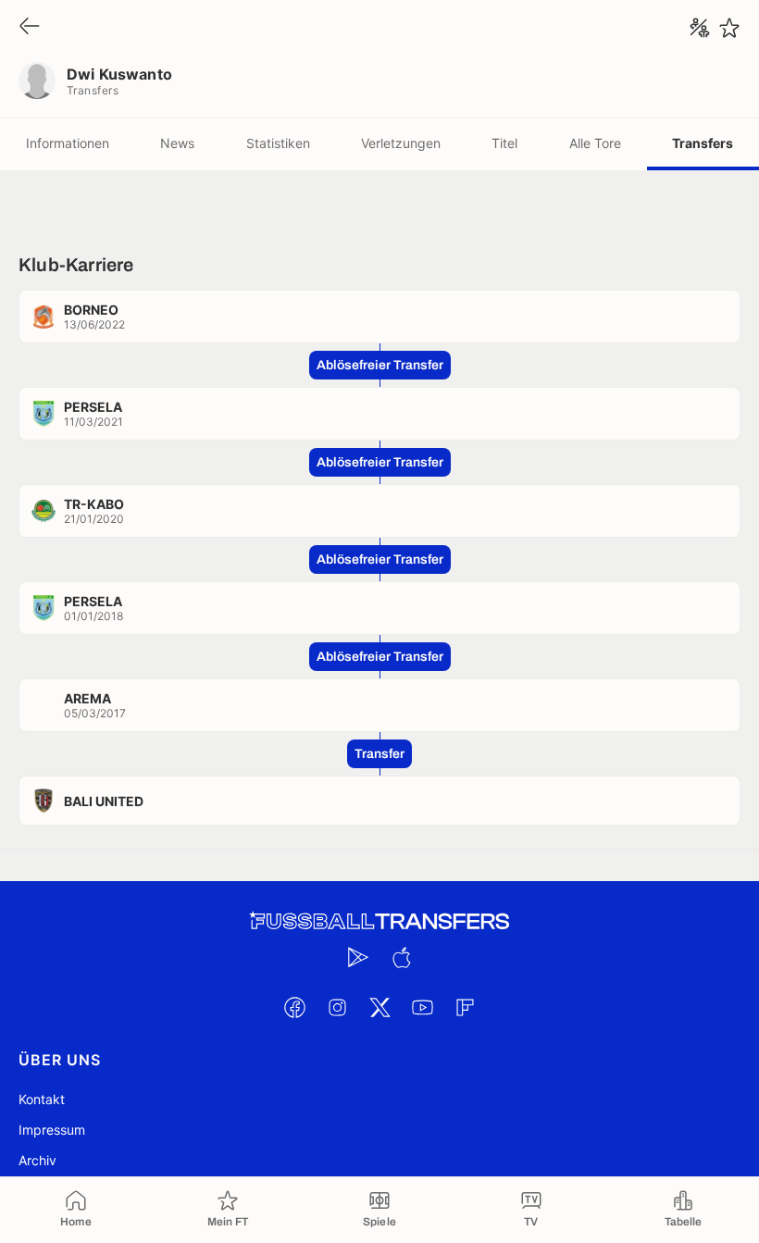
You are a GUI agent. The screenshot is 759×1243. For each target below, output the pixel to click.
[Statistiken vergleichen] (700, 28)
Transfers (702, 143)
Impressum (52, 1129)
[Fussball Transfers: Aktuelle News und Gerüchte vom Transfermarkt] (379, 921)
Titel (504, 143)
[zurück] (30, 27)
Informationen (67, 143)
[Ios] (401, 957)
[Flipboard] (465, 1007)
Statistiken (278, 143)
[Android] (358, 957)
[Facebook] (294, 1007)
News (177, 143)
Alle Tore (595, 143)
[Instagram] (337, 1007)
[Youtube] (422, 1007)
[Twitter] (379, 1007)
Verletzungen (401, 143)
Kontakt (42, 1099)
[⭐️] (729, 28)
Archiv (37, 1160)
